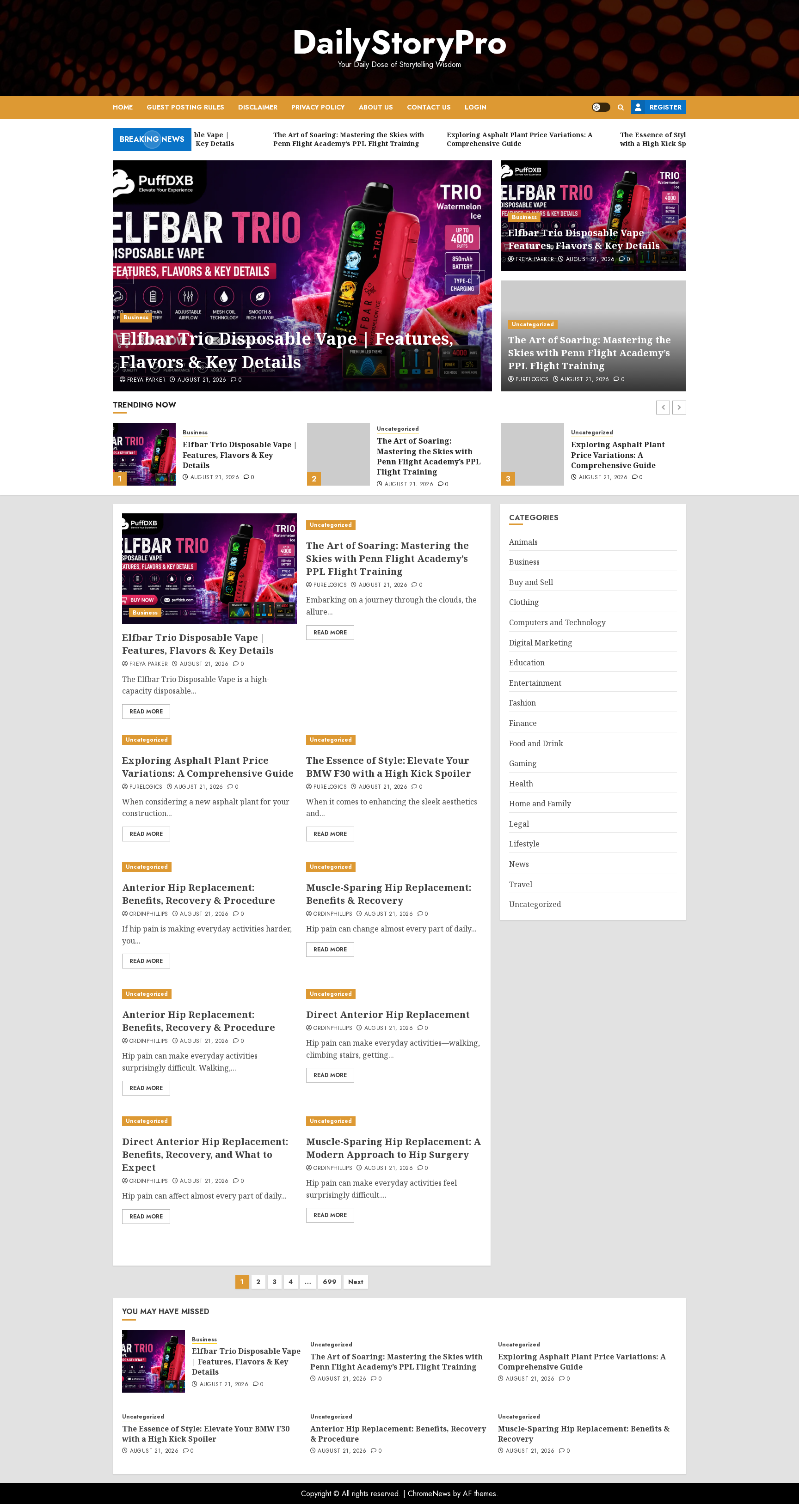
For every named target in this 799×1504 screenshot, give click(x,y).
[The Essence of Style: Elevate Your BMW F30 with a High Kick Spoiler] (532, 454)
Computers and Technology (557, 623)
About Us (376, 107)
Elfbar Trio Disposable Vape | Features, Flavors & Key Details (287, 350)
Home (123, 107)
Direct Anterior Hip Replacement (388, 1014)
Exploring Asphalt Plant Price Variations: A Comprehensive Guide (424, 454)
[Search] (621, 107)
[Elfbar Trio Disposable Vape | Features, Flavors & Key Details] (302, 275)
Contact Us (429, 107)
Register (666, 107)
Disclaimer (257, 107)
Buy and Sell (531, 582)
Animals (523, 542)
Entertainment (535, 683)
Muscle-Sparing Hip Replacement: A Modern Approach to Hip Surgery (393, 1148)
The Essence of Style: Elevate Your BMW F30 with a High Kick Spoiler (626, 454)
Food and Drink (536, 743)
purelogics (532, 380)
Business (135, 317)
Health (521, 784)
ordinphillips (148, 914)
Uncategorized (533, 324)
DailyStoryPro (399, 42)
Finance (523, 724)
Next (355, 1281)
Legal (519, 824)
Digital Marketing (540, 643)
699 (330, 1281)
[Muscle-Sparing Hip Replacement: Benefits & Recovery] (393, 867)
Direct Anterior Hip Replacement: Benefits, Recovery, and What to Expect (205, 1154)
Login (475, 107)
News (519, 864)
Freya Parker (146, 380)
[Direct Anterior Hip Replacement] (393, 994)
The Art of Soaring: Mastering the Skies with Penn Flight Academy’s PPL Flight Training (589, 353)
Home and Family (540, 804)
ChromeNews (429, 1493)
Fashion (522, 703)
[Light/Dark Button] (601, 107)
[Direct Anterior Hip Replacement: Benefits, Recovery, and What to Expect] (209, 1121)
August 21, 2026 (202, 380)
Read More (146, 711)
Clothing (524, 602)
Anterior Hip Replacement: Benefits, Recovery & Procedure (198, 894)
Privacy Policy (318, 107)
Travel (520, 884)
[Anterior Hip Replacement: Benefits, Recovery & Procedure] (209, 867)
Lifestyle (524, 844)
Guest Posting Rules (185, 107)
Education (527, 663)
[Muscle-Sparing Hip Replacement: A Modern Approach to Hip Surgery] (393, 1121)
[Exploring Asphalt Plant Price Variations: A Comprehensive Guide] (338, 454)
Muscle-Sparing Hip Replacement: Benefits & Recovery (388, 894)
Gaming (523, 764)
